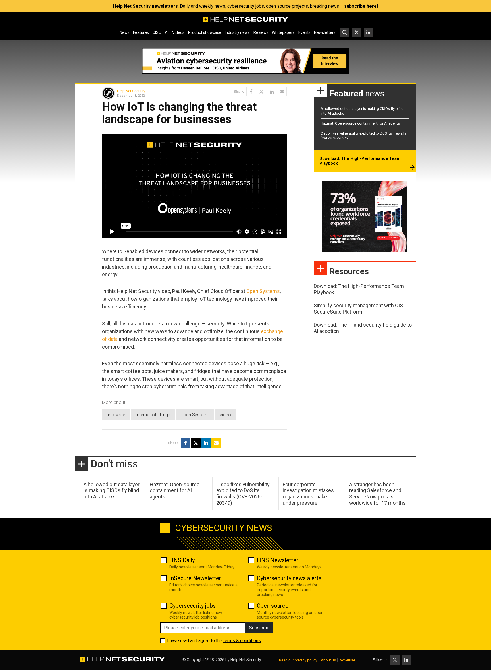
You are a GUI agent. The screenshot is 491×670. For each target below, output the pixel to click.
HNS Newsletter (277, 560)
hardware (116, 414)
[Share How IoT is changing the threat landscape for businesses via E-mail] (282, 91)
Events (304, 32)
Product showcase (204, 32)
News (125, 32)
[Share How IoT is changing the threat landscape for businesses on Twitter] (261, 91)
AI (166, 32)
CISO (157, 32)
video (225, 414)
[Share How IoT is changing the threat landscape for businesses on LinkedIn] (271, 91)
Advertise (347, 660)
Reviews (261, 32)
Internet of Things (153, 414)
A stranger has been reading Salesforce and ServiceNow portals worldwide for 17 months (377, 493)
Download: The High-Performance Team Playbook (359, 161)
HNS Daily (182, 560)
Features (141, 32)
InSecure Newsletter (195, 578)
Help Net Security (131, 91)
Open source (272, 605)
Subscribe (259, 627)
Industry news (237, 32)
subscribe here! (361, 6)
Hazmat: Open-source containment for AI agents (360, 123)
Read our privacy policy (298, 660)
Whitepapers (283, 32)
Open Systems (263, 291)
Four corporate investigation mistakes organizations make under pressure (308, 493)
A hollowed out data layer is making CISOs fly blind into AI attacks (112, 490)
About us (328, 660)
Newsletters (325, 32)
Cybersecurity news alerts (289, 578)
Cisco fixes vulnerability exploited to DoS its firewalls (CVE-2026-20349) (243, 493)
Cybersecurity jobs (192, 605)
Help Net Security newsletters (145, 6)
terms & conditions (242, 640)
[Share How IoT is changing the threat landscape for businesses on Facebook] (251, 91)
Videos (178, 32)
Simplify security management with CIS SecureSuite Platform (358, 308)
